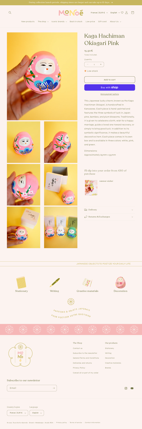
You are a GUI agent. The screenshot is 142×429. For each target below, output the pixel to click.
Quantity (88, 59)
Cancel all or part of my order (85, 373)
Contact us (78, 348)
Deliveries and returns (82, 363)
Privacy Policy (79, 368)
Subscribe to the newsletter (85, 353)
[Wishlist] (122, 12)
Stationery (109, 348)
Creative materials (113, 363)
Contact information (92, 422)
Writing (108, 353)
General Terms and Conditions (86, 358)
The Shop (77, 343)
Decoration (110, 358)
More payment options (110, 94)
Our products (111, 343)
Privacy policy (61, 422)
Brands (108, 368)
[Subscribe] (54, 388)
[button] (10, 13)
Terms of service (76, 422)
